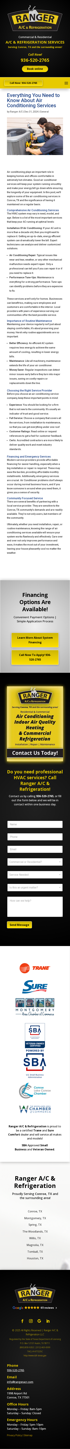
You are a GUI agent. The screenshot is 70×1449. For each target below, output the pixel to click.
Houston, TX (35, 1258)
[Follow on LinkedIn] (47, 1321)
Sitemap (28, 1435)
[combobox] (35, 875)
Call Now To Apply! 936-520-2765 (35, 657)
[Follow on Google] (39, 1321)
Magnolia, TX (35, 1245)
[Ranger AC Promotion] (35, 760)
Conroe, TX (35, 1211)
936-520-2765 (45, 796)
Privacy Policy (14, 1435)
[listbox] (35, 862)
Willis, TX (35, 1238)
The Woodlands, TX (35, 1231)
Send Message (19, 925)
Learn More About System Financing (35, 640)
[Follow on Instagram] (30, 1321)
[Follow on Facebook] (22, 1321)
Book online (35, 69)
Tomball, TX (35, 1252)
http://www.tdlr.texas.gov (35, 1355)
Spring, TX (35, 1225)
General (44, 111)
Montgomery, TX (35, 1218)
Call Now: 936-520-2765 (23, 83)
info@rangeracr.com (20, 1382)
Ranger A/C (16, 111)
